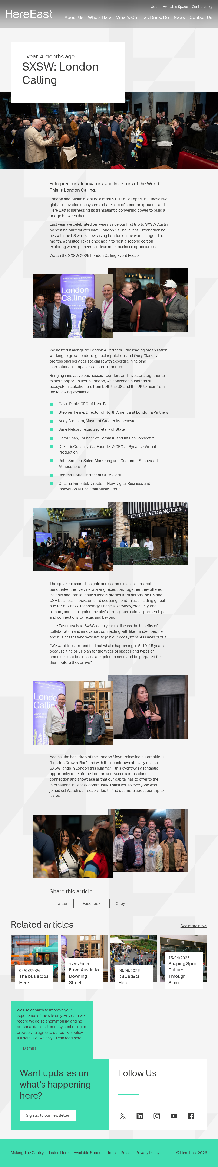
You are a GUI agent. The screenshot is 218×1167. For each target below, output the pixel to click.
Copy (120, 903)
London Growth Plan (68, 762)
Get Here (199, 7)
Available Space (175, 7)
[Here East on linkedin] (140, 1116)
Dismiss (30, 1048)
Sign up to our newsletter (47, 1115)
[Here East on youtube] (174, 1116)
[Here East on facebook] (191, 1116)
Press (125, 1152)
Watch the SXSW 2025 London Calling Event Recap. (94, 255)
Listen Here (59, 1152)
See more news (194, 926)
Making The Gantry (27, 1152)
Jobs (155, 7)
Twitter (61, 903)
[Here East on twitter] (123, 1116)
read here (73, 1038)
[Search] (210, 7)
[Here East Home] (29, 14)
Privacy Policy (147, 1152)
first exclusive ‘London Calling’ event (106, 230)
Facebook (91, 903)
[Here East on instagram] (157, 1116)
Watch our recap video (86, 790)
